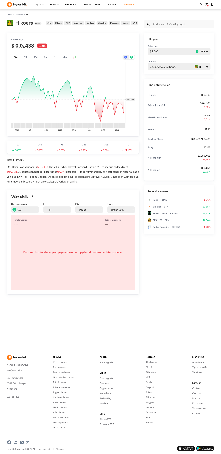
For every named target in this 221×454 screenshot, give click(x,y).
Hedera (149, 422)
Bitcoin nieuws (60, 382)
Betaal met (153, 46)
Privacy (196, 398)
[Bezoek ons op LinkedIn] (15, 442)
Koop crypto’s (106, 362)
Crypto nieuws (60, 362)
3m (46, 57)
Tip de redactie (199, 367)
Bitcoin (58, 23)
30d (36, 57)
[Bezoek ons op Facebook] (9, 442)
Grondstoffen (92, 4)
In (44, 204)
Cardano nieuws (61, 397)
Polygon (150, 402)
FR (13, 396)
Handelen (104, 403)
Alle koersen (152, 362)
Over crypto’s (106, 378)
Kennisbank (105, 393)
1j (55, 57)
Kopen (112, 4)
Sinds (109, 204)
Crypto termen (107, 388)
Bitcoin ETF (105, 419)
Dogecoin (114, 23)
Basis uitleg (105, 398)
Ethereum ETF (107, 424)
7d (25, 57)
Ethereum (78, 23)
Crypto (37, 4)
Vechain (150, 407)
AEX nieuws (59, 412)
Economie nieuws (61, 372)
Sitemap (60, 449)
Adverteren (198, 362)
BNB (135, 23)
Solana (126, 23)
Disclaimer (197, 403)
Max (65, 57)
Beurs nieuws (59, 367)
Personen (104, 383)
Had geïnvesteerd (19, 204)
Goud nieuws (59, 427)
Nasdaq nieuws (60, 422)
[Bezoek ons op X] (28, 442)
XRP (68, 23)
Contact (196, 388)
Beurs (52, 4)
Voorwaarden (199, 408)
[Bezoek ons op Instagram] (21, 442)
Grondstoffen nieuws (63, 377)
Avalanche (151, 412)
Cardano (90, 23)
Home (9, 14)
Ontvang (152, 61)
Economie (70, 4)
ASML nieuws (59, 402)
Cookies (196, 413)
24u (16, 57)
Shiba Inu (102, 23)
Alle (49, 23)
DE (8, 396)
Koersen (129, 4)
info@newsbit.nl (14, 370)
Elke (77, 204)
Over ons (196, 393)
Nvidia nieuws (60, 407)
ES (17, 396)
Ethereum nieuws (61, 387)
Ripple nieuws (60, 392)
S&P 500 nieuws (61, 417)
